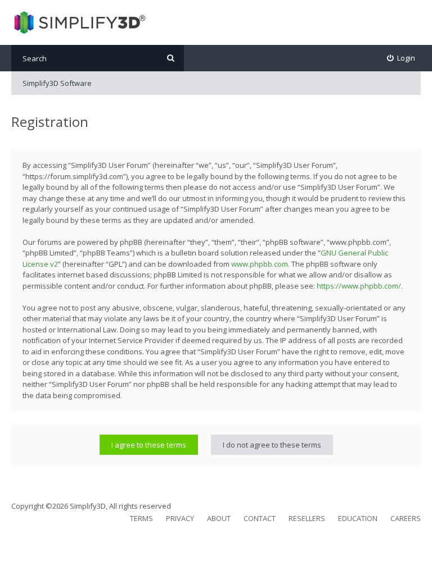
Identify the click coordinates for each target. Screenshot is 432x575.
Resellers (307, 518)
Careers (405, 518)
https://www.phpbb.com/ (359, 286)
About (219, 518)
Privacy (180, 518)
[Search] (171, 58)
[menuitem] (401, 58)
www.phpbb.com (259, 264)
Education (357, 518)
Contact (260, 518)
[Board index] (78, 22)
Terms (141, 518)
